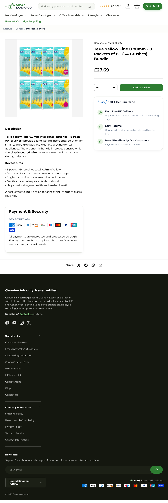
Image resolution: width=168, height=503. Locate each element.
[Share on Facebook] (86, 265)
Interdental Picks (35, 28)
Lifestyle (93, 15)
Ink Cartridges (14, 15)
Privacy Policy (13, 426)
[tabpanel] (44, 166)
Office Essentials (69, 15)
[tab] (13, 128)
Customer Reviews (16, 342)
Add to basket (141, 87)
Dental (19, 28)
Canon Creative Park (17, 362)
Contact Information (17, 440)
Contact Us (11, 395)
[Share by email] (100, 265)
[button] (137, 6)
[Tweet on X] (78, 265)
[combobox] (66, 6)
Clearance (112, 15)
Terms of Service (14, 433)
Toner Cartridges (41, 15)
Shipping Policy (14, 413)
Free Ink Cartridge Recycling (23, 21)
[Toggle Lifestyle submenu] (101, 16)
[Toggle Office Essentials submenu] (83, 16)
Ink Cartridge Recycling (18, 355)
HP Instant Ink (13, 375)
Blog (8, 388)
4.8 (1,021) (110, 6)
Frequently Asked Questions (21, 349)
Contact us (26, 314)
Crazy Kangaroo (21, 494)
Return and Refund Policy (20, 420)
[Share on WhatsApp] (93, 265)
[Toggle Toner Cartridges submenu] (54, 16)
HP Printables (13, 368)
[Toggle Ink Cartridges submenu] (26, 16)
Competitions (13, 381)
